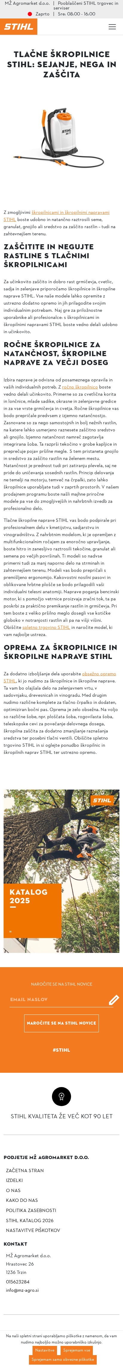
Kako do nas (22, 1200)
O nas (13, 1191)
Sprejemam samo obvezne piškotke (63, 1360)
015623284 (18, 1282)
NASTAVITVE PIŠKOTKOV (33, 1230)
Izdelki (14, 1180)
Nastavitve (44, 1350)
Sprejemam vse (76, 1350)
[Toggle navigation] (112, 27)
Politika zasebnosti (31, 1211)
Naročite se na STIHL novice (61, 1023)
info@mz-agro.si (22, 1290)
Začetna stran (25, 1171)
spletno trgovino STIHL (46, 627)
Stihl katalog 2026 (29, 1221)
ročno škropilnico (80, 387)
